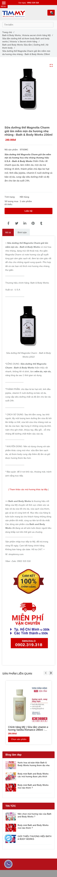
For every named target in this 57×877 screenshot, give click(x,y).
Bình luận (22, 232)
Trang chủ (8, 32)
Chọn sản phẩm (18, 739)
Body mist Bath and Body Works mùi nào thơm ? (33, 786)
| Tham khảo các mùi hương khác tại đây (28, 489)
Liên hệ (28, 211)
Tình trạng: (10, 197)
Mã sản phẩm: (12, 149)
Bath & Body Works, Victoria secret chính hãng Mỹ (27, 35)
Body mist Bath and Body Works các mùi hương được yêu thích (33, 775)
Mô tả (8, 232)
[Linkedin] (25, 223)
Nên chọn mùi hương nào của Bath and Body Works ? (34, 815)
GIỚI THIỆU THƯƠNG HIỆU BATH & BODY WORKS (34, 837)
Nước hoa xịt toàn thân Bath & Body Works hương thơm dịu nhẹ (34, 764)
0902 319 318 (33, 3)
